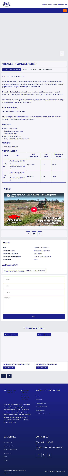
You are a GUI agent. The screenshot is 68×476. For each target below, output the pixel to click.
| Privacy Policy (10, 473)
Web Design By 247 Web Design (55, 471)
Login (5, 473)
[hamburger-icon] (65, 10)
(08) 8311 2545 (44, 442)
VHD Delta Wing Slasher (35, 271)
